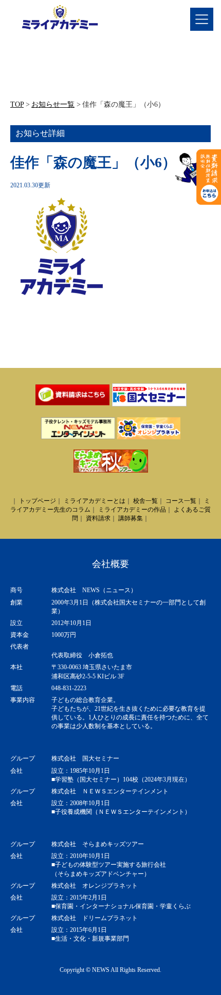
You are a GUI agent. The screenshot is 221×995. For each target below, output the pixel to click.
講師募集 (130, 518)
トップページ (37, 500)
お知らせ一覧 (53, 104)
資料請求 (98, 518)
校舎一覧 (145, 500)
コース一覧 (180, 500)
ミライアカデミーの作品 (132, 509)
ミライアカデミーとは (94, 500)
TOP (17, 104)
